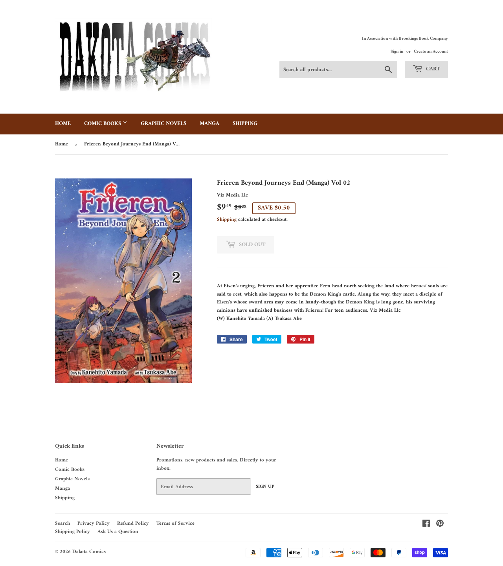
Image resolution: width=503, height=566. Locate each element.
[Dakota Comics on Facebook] (426, 524)
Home (63, 124)
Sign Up (265, 487)
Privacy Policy (93, 523)
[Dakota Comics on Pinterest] (440, 524)
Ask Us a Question (117, 531)
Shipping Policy (72, 531)
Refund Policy (133, 523)
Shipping (245, 124)
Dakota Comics (89, 551)
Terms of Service (175, 523)
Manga (209, 124)
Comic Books (103, 124)
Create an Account (431, 51)
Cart (432, 69)
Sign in (397, 51)
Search (62, 523)
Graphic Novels (163, 124)
